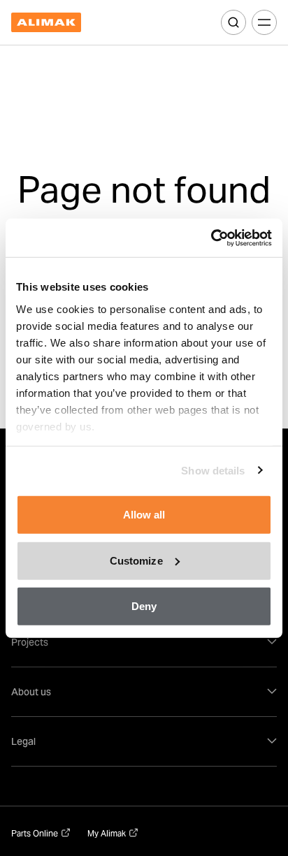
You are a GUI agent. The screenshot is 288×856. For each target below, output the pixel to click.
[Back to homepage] (46, 23)
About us (31, 691)
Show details (213, 470)
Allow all (144, 515)
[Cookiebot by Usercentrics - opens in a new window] (211, 237)
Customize (136, 560)
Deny (144, 606)
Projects (29, 642)
